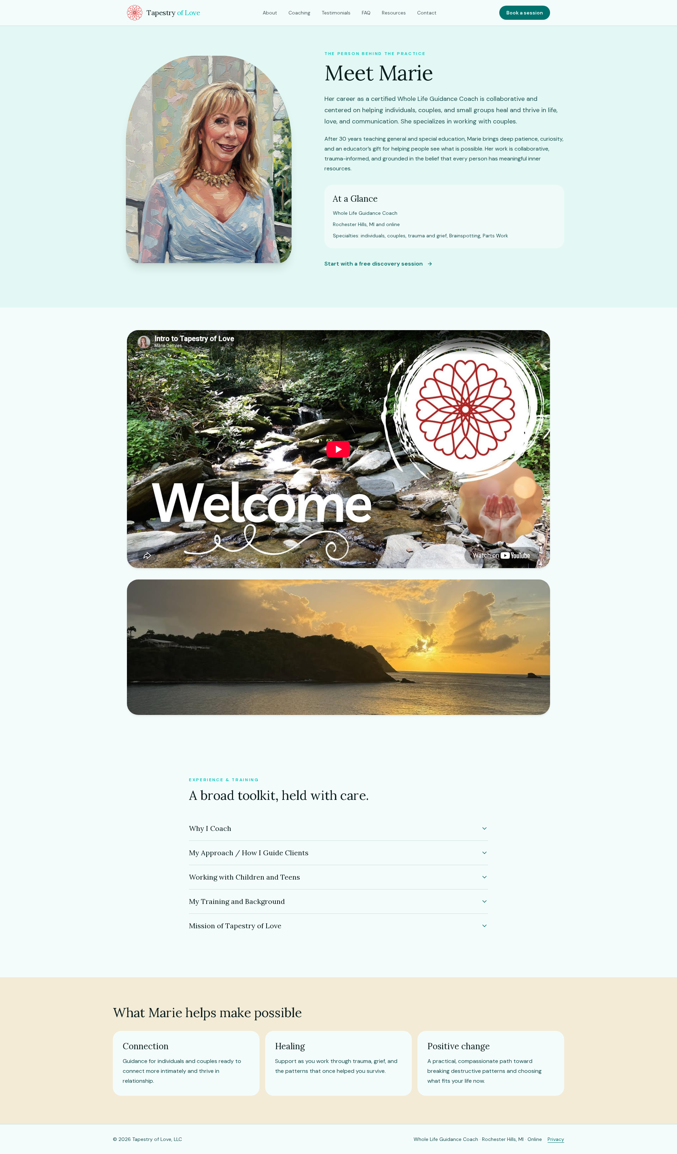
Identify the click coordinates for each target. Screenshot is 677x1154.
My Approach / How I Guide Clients (249, 852)
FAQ (366, 13)
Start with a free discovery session (373, 263)
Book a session (524, 13)
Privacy (556, 1139)
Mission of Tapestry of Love (235, 925)
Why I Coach (210, 828)
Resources (394, 13)
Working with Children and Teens (244, 877)
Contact (427, 13)
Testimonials (336, 13)
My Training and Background (237, 901)
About (270, 13)
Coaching (299, 13)
